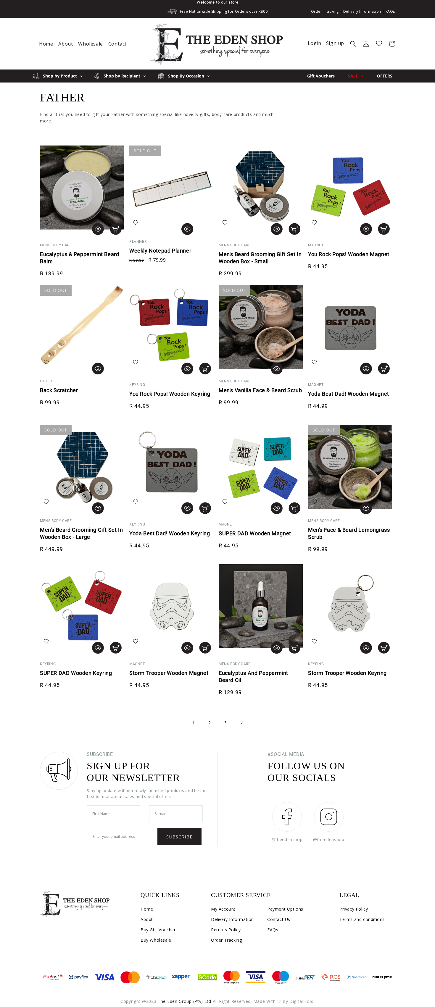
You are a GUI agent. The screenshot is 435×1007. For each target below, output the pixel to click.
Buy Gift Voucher (158, 929)
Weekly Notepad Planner (160, 251)
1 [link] (193, 722)
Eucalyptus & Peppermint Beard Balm (79, 257)
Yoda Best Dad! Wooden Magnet (348, 394)
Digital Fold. (302, 1001)
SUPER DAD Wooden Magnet (255, 533)
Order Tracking (325, 11)
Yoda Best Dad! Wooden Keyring (169, 533)
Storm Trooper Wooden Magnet (168, 673)
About (147, 919)
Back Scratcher (59, 390)
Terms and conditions (362, 919)
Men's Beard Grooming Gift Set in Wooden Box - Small (260, 257)
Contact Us (278, 919)
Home (147, 909)
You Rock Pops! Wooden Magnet (348, 254)
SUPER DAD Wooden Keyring (76, 673)
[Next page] (241, 722)
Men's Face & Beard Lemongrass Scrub (349, 533)
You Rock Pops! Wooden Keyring (169, 394)
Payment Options (285, 909)
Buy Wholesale (156, 940)
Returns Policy (226, 929)
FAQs (390, 11)
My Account (223, 909)
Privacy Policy (353, 909)
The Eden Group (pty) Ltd (184, 1001)
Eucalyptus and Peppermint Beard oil (253, 676)
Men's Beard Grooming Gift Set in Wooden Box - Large (81, 533)
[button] (353, 43)
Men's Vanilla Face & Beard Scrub (260, 390)
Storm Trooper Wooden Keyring (347, 673)
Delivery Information (362, 11)
